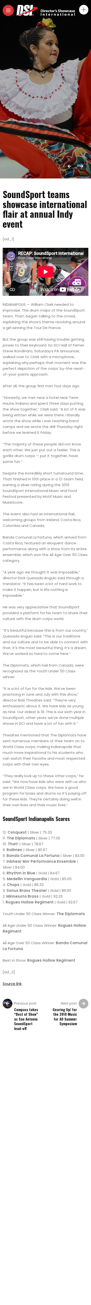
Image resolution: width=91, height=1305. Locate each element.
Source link (12, 983)
